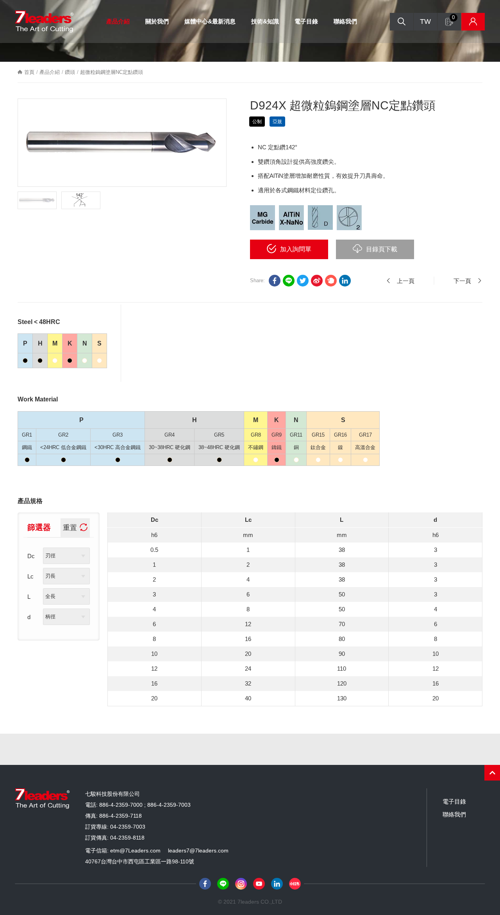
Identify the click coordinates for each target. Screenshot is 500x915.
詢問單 (453, 17)
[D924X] (122, 142)
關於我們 (157, 21)
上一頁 (405, 281)
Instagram (241, 884)
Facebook (205, 884)
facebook (274, 280)
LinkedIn (277, 884)
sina (317, 280)
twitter (303, 280)
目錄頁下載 (381, 249)
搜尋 (401, 21)
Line (223, 884)
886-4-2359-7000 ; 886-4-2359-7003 (145, 805)
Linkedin (345, 280)
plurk (331, 280)
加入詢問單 (295, 249)
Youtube (259, 884)
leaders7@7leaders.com (198, 850)
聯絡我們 (345, 21)
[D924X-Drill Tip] (80, 200)
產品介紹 (118, 21)
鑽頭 (70, 72)
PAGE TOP (492, 773)
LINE (289, 280)
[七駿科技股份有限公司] (44, 22)
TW (425, 21)
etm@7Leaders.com (135, 850)
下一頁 (462, 281)
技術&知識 (265, 21)
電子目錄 (306, 21)
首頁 (29, 72)
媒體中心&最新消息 (210, 21)
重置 (70, 528)
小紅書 (295, 884)
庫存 (473, 21)
